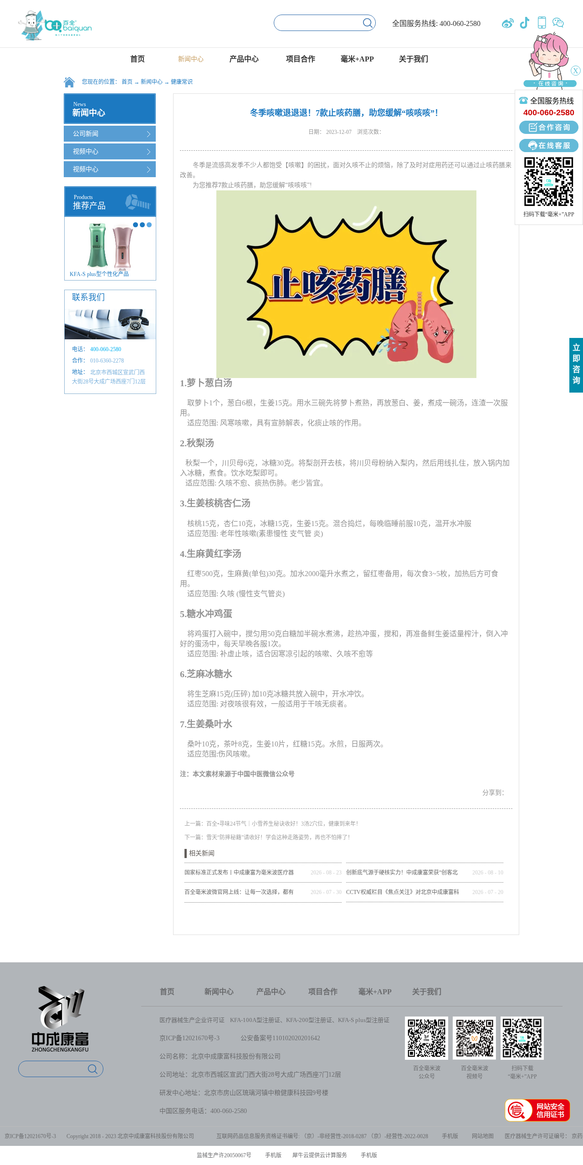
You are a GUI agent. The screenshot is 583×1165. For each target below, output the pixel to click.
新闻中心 (152, 82)
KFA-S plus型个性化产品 (99, 274)
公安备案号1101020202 (272, 1038)
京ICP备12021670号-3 (189, 1038)
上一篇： (272, 824)
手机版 (448, 1136)
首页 (137, 59)
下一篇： (268, 837)
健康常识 (182, 82)
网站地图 (481, 1136)
